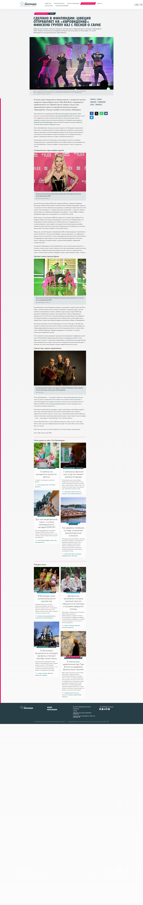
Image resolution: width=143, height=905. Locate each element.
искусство (78, 491)
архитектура (68, 491)
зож (39, 484)
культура (92, 99)
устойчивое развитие (47, 618)
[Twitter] (102, 709)
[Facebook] (100, 709)
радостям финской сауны (65, 116)
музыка (99, 99)
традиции (44, 675)
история (40, 673)
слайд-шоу (73, 493)
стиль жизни (52, 484)
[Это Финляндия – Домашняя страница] (28, 4)
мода (44, 616)
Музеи (79, 694)
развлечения (101, 102)
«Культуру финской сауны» (58, 404)
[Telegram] (109, 709)
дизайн (73, 491)
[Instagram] (107, 709)
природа (47, 540)
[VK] (105, 709)
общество (93, 102)
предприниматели (66, 556)
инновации (78, 554)
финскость (99, 104)
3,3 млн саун (76, 399)
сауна (92, 104)
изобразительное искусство (72, 693)
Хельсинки (74, 556)
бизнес (73, 554)
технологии (65, 627)
